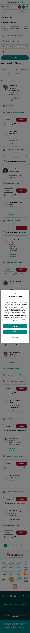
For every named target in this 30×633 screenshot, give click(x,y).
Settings (15, 337)
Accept (15, 326)
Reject (15, 332)
